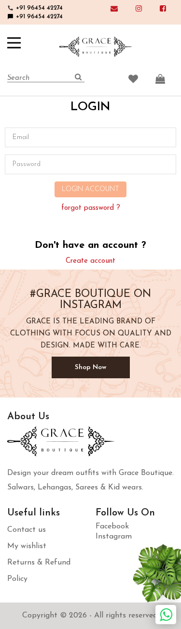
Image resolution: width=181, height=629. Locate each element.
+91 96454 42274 (35, 8)
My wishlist (26, 546)
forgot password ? (90, 208)
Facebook (112, 526)
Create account (90, 261)
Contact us (26, 530)
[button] (14, 43)
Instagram (114, 536)
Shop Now (90, 367)
